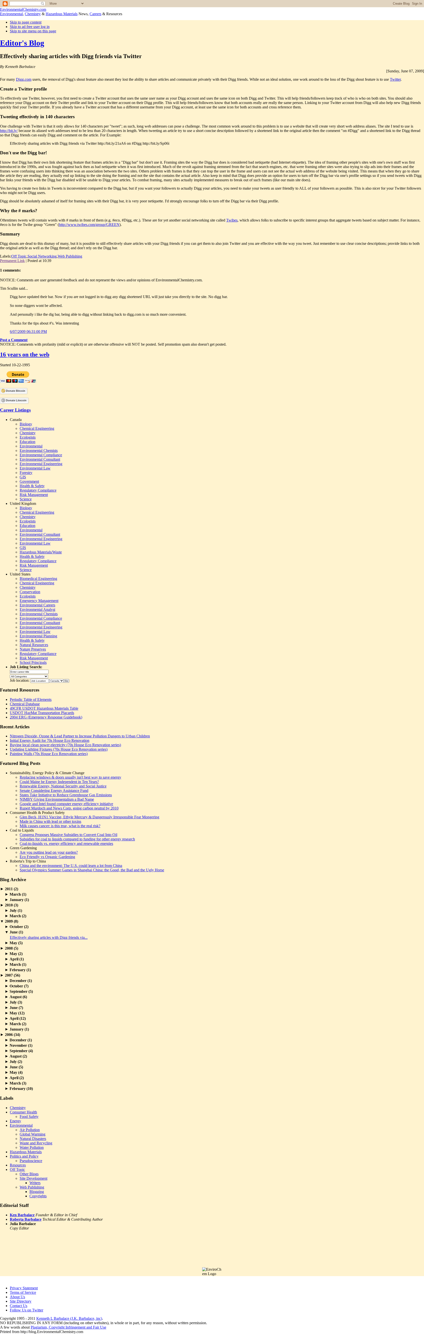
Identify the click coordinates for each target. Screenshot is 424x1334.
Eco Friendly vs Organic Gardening (47, 857)
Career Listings (15, 410)
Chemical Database (25, 704)
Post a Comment (13, 340)
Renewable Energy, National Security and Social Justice (63, 786)
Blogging (36, 1192)
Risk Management (34, 495)
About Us (17, 1297)
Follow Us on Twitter (26, 1310)
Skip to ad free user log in (30, 27)
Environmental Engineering (41, 464)
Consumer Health (23, 1112)
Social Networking (42, 256)
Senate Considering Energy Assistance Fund (54, 790)
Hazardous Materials (62, 14)
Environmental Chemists (39, 450)
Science (26, 499)
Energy (15, 1121)
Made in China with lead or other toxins (50, 821)
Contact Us (18, 1306)
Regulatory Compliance (38, 490)
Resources (18, 1165)
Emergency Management (39, 601)
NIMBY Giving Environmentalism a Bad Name (57, 799)
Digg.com (23, 79)
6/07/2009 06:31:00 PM (28, 331)
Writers (34, 1183)
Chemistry (33, 14)
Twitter (395, 79)
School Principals (33, 662)
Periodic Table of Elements (31, 699)
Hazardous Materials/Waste (41, 552)
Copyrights (38, 1196)
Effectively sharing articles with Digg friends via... (49, 937)
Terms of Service (23, 1292)
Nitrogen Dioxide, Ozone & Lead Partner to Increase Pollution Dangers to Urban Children (80, 736)
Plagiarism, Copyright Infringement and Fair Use (68, 1327)
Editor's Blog (22, 43)
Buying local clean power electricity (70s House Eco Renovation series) (65, 745)
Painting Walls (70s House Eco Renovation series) (49, 754)
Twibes (232, 220)
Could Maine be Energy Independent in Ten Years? (59, 782)
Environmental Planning (38, 636)
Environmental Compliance (41, 455)
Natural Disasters (33, 1139)
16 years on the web (24, 354)
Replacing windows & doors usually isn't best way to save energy (70, 777)
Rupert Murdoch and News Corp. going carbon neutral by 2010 (69, 808)
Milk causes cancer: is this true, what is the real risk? (60, 826)
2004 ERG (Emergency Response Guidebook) (46, 717)
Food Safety (29, 1116)
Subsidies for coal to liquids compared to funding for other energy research (77, 839)
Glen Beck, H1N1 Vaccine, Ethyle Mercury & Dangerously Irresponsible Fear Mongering (89, 817)
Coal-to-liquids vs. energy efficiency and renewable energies (66, 843)
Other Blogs (29, 1174)
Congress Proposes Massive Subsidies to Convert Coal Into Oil (68, 835)
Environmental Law (35, 468)
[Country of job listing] (56, 680)
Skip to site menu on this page (33, 31)
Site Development (33, 1178)
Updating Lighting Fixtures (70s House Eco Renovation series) (58, 749)
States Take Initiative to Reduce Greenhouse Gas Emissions (66, 795)
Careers (95, 14)
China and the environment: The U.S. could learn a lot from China (71, 865)
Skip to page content (25, 22)
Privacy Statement (24, 1288)
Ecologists (28, 437)
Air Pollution (30, 1130)
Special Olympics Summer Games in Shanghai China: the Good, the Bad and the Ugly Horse (92, 870)
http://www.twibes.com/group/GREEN (89, 224)
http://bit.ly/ (9, 131)
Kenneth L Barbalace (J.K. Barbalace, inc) (69, 1318)
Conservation (30, 592)
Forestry (26, 473)
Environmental (11, 14)
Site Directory (20, 1301)
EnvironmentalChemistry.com (23, 9)
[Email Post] (52, 261)
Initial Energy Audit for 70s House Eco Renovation (49, 740)
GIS (23, 477)
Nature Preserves (33, 649)
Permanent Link (12, 261)
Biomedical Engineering (38, 578)
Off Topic (18, 256)
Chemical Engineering (37, 428)
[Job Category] (29, 676)
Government (29, 481)
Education (27, 442)
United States (20, 574)
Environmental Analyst (37, 609)
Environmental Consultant (40, 459)
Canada (16, 420)
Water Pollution (32, 1147)
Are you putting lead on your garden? (49, 852)
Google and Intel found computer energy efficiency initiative (66, 804)
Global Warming (32, 1134)
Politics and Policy (24, 1156)
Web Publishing (70, 256)
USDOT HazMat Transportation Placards (42, 713)
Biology (26, 424)
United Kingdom (23, 503)
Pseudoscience (31, 1161)
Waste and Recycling (36, 1143)
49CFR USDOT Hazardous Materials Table (44, 708)
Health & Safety (32, 486)
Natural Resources (34, 645)
